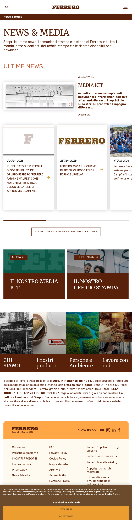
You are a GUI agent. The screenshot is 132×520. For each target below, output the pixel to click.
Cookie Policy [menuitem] (57, 458)
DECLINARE (65, 509)
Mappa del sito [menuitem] (58, 464)
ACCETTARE (66, 516)
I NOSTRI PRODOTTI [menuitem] (24, 458)
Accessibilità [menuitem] (57, 475)
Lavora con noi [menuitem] (21, 464)
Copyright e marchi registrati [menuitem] (99, 470)
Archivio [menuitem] (54, 469)
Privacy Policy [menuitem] (58, 453)
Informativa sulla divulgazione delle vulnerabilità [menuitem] (98, 481)
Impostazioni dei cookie (66, 502)
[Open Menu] (125, 7)
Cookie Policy (112, 494)
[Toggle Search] (6, 7)
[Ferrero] (66, 7)
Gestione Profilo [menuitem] (59, 481)
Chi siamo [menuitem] (18, 447)
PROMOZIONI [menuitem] (20, 469)
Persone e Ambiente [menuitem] (25, 453)
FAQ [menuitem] (51, 447)
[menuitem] (103, 449)
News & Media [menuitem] (21, 475)
